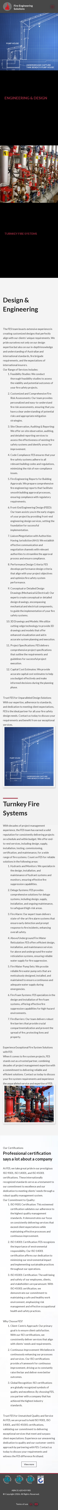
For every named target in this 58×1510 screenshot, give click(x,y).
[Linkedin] (31, 1504)
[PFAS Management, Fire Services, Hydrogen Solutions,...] (18, 6)
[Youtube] (36, 1504)
